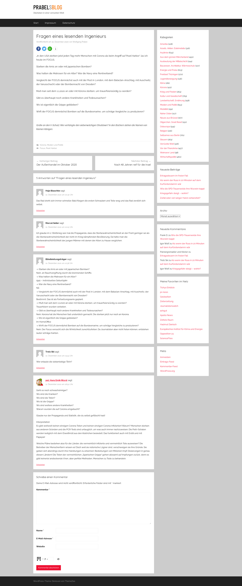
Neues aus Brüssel (169, 118)
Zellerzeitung (166, 301)
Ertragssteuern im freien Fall (174, 175)
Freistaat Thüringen (169, 74)
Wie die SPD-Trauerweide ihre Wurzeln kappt (182, 188)
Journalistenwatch (169, 306)
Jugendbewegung (168, 79)
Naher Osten (166, 113)
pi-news (164, 292)
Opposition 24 (167, 333)
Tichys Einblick (167, 287)
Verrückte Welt (167, 144)
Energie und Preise (168, 70)
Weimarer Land (167, 152)
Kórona (43, 145)
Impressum (50, 22)
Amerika (164, 44)
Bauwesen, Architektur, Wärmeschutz (177, 66)
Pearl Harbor (51, 148)
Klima (162, 83)
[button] (38, 49)
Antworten (40, 211)
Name (40, 530)
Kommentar (43, 489)
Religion (163, 131)
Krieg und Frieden (168, 92)
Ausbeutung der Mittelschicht (173, 61)
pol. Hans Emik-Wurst (56, 380)
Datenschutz (69, 22)
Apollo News (166, 315)
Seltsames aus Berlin (169, 135)
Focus (42, 148)
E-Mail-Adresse (44, 538)
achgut (163, 310)
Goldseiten (165, 296)
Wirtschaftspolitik (168, 157)
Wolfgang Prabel (80, 42)
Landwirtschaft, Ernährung (172, 100)
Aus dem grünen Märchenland (174, 57)
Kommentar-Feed (169, 366)
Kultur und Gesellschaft (171, 96)
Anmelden (165, 357)
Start (36, 22)
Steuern (163, 139)
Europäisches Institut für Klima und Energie (181, 329)
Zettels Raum (166, 320)
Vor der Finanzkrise (169, 148)
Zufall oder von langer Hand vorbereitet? (180, 198)
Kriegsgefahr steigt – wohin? (174, 193)
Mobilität (164, 109)
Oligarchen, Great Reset (171, 122)
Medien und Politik (55, 145)
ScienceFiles (166, 338)
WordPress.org (167, 371)
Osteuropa (165, 126)
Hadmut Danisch (168, 324)
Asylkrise (164, 52)
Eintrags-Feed (167, 361)
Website (40, 546)
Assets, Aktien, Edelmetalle (172, 48)
